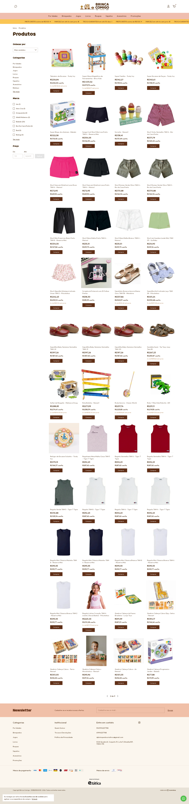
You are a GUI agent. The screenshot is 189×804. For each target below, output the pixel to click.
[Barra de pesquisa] (16, 6)
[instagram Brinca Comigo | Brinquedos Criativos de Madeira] (139, 722)
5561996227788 (102, 728)
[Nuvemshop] (168, 790)
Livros (88, 16)
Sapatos (109, 16)
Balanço (16, 88)
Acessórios (121, 16)
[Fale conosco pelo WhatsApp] (183, 798)
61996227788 (101, 733)
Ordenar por (19, 44)
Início (15, 28)
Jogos (78, 16)
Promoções (136, 16)
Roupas (98, 16)
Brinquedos (66, 16)
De (14, 152)
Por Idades (52, 16)
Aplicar (39, 156)
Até (25, 152)
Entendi (34, 799)
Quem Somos (60, 728)
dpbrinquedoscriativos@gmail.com (109, 737)
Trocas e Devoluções (63, 733)
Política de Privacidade (64, 737)
